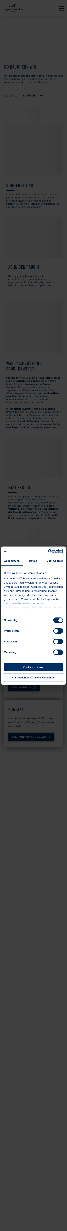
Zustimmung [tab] (12, 560)
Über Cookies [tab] (55, 560)
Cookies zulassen (33, 667)
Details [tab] (33, 560)
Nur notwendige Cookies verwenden (33, 677)
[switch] (58, 631)
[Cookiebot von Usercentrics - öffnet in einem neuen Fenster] (48, 551)
